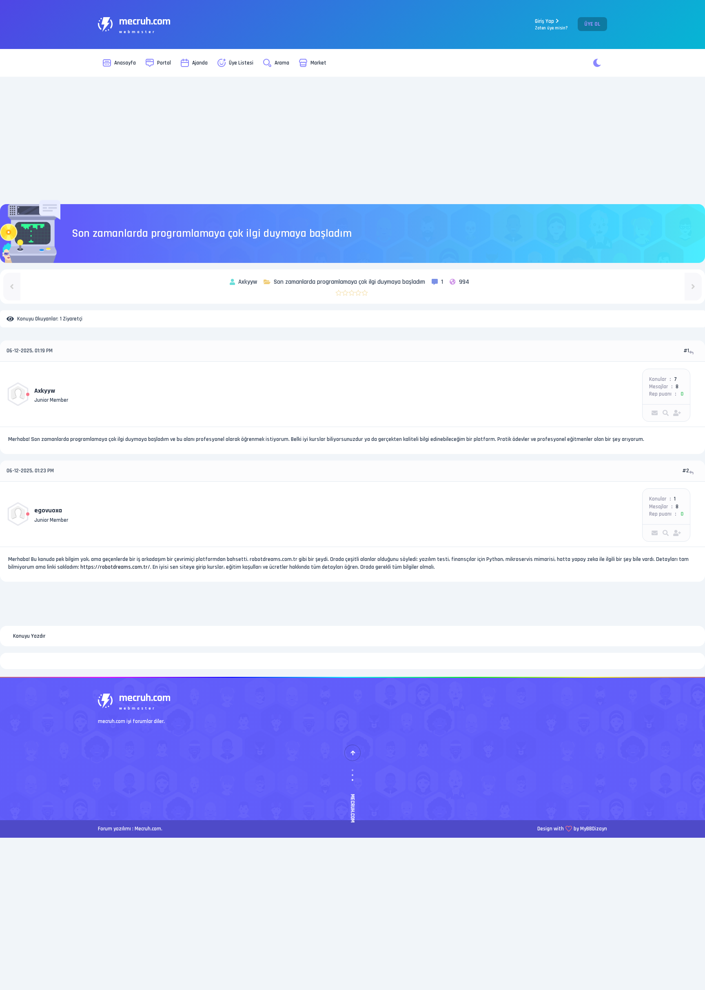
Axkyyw (44, 391)
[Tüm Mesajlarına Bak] (666, 413)
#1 (686, 350)
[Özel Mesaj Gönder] (655, 413)
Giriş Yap (551, 24)
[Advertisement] (352, 140)
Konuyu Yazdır (29, 636)
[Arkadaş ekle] (677, 413)
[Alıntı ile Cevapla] (692, 352)
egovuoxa (48, 510)
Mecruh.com (148, 828)
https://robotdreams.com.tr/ (115, 567)
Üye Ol (592, 24)
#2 (685, 470)
